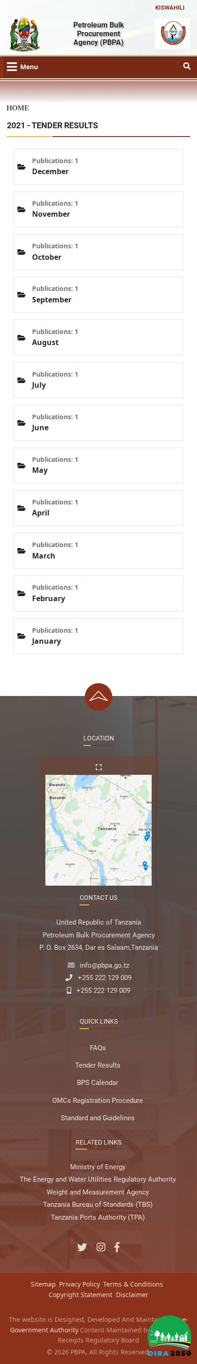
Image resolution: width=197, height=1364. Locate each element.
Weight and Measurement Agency (98, 1192)
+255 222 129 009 (104, 978)
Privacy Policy (79, 1284)
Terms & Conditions (133, 1284)
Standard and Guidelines (98, 1118)
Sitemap (43, 1284)
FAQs (98, 1048)
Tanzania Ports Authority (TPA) (98, 1217)
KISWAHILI (170, 7)
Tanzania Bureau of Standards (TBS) (98, 1204)
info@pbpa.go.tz (104, 965)
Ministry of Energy (98, 1167)
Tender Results (97, 1065)
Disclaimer (132, 1294)
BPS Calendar (97, 1083)
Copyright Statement (80, 1294)
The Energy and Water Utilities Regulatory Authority (98, 1179)
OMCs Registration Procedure (97, 1100)
